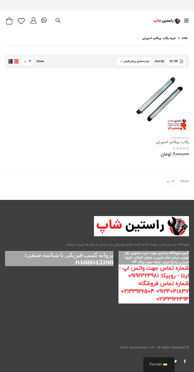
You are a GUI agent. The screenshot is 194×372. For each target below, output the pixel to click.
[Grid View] (16, 61)
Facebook (184, 361)
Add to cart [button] (139, 81)
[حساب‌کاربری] (33, 21)
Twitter (175, 361)
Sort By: (159, 61)
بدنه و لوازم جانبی (180, 138)
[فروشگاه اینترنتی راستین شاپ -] (167, 21)
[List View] (10, 61)
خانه (185, 38)
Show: (40, 61)
